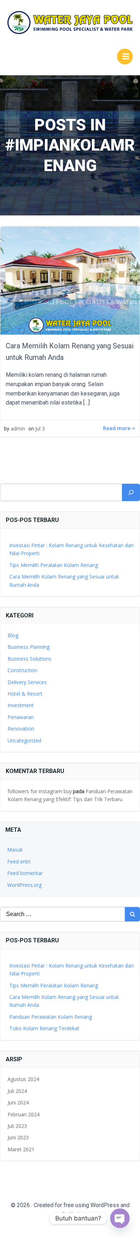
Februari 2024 (23, 1114)
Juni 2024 (18, 1102)
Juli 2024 (17, 1091)
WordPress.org (24, 884)
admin (18, 428)
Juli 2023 (17, 1125)
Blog (13, 635)
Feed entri (19, 861)
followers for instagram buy (40, 791)
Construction (22, 670)
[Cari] (131, 492)
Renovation (21, 728)
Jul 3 (40, 428)
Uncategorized (24, 740)
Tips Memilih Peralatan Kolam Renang (53, 565)
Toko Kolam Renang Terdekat (44, 1028)
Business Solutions (29, 658)
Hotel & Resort (25, 693)
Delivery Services (27, 682)
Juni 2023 (18, 1137)
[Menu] (125, 56)
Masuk (15, 849)
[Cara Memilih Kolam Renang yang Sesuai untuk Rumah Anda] (70, 280)
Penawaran (21, 717)
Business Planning (29, 646)
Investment (21, 705)
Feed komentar (25, 873)
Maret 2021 (21, 1149)
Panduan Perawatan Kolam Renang (50, 1016)
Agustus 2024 (23, 1079)
